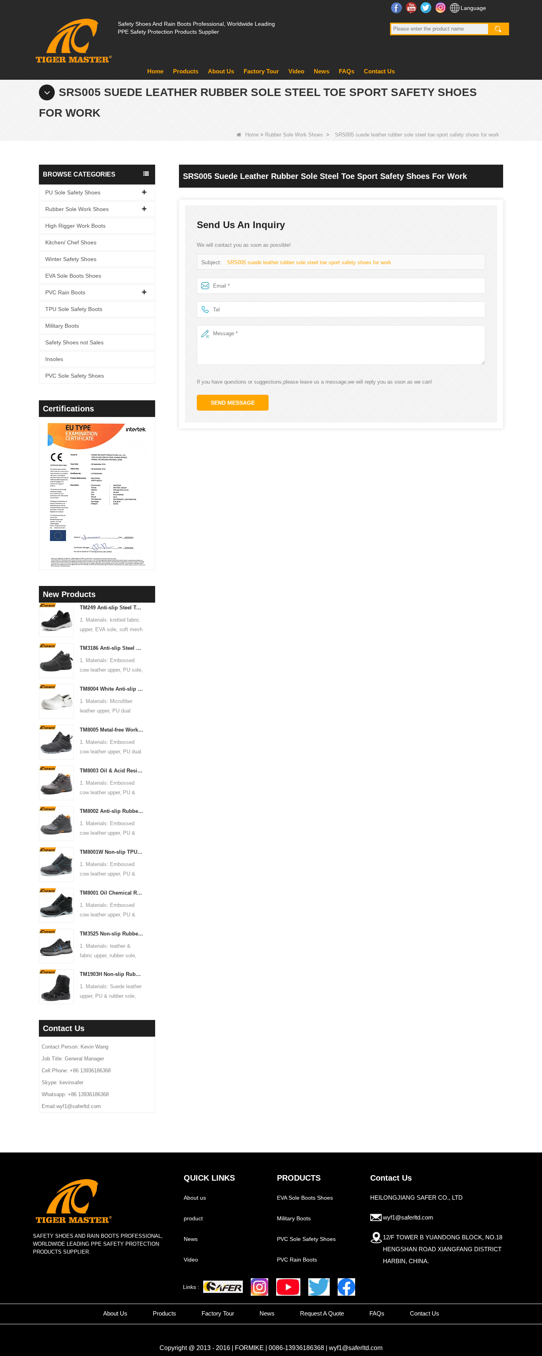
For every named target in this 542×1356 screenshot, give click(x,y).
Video (296, 71)
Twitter (427, 7)
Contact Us (379, 71)
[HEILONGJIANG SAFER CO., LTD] (72, 37)
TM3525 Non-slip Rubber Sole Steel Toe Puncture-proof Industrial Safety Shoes (112, 934)
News (321, 71)
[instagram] (259, 1287)
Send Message (233, 403)
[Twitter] (319, 1287)
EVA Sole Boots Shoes (73, 276)
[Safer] (223, 1287)
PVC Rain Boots (65, 292)
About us (195, 1198)
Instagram (441, 7)
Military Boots (62, 326)
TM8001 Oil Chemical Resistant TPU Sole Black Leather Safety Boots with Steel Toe (112, 893)
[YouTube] (288, 1287)
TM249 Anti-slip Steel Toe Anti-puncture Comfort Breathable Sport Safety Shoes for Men (112, 608)
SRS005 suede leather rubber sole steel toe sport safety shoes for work (309, 262)
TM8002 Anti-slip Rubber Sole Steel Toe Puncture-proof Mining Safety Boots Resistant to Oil (112, 811)
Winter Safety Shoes (70, 259)
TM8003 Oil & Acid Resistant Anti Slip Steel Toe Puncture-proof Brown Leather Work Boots (112, 771)
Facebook (397, 7)
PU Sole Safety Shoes (72, 192)
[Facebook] (346, 1287)
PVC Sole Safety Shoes (74, 376)
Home (155, 71)
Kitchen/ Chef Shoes (70, 242)
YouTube (412, 7)
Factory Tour (261, 71)
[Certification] (97, 495)
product (193, 1218)
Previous (42, 483)
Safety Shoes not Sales (74, 342)
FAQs (346, 71)
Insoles (54, 359)
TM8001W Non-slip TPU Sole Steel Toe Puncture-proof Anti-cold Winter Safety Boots (112, 852)
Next (152, 483)
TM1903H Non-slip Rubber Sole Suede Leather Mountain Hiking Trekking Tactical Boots (112, 974)
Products (185, 71)
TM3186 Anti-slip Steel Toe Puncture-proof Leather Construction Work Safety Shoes (112, 648)
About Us (221, 71)
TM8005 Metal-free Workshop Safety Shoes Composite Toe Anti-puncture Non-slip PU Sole (112, 730)
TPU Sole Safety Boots (73, 309)
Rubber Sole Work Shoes (294, 135)
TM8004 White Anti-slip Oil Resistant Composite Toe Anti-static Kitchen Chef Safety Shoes (112, 689)
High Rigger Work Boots (75, 226)
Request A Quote (322, 1313)
